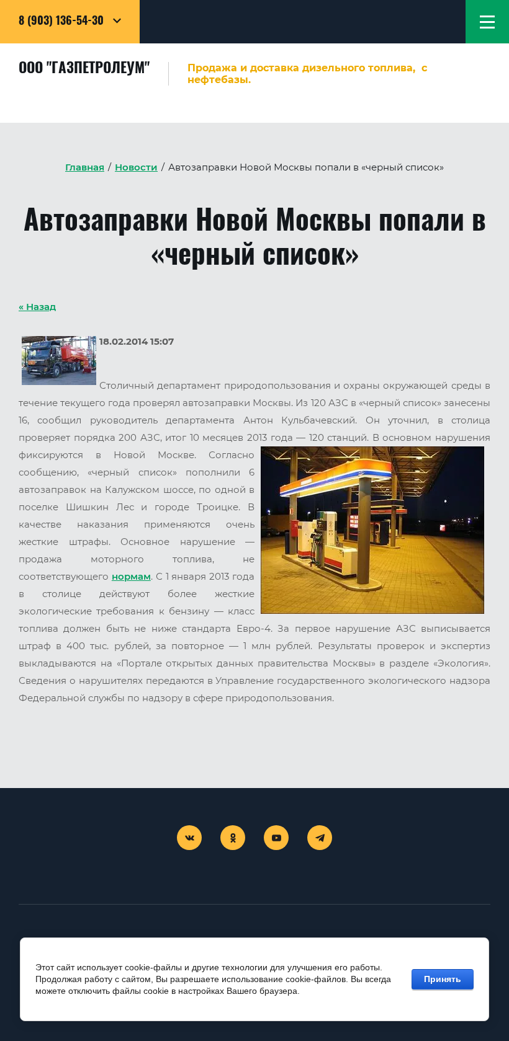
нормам (131, 576)
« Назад (37, 306)
